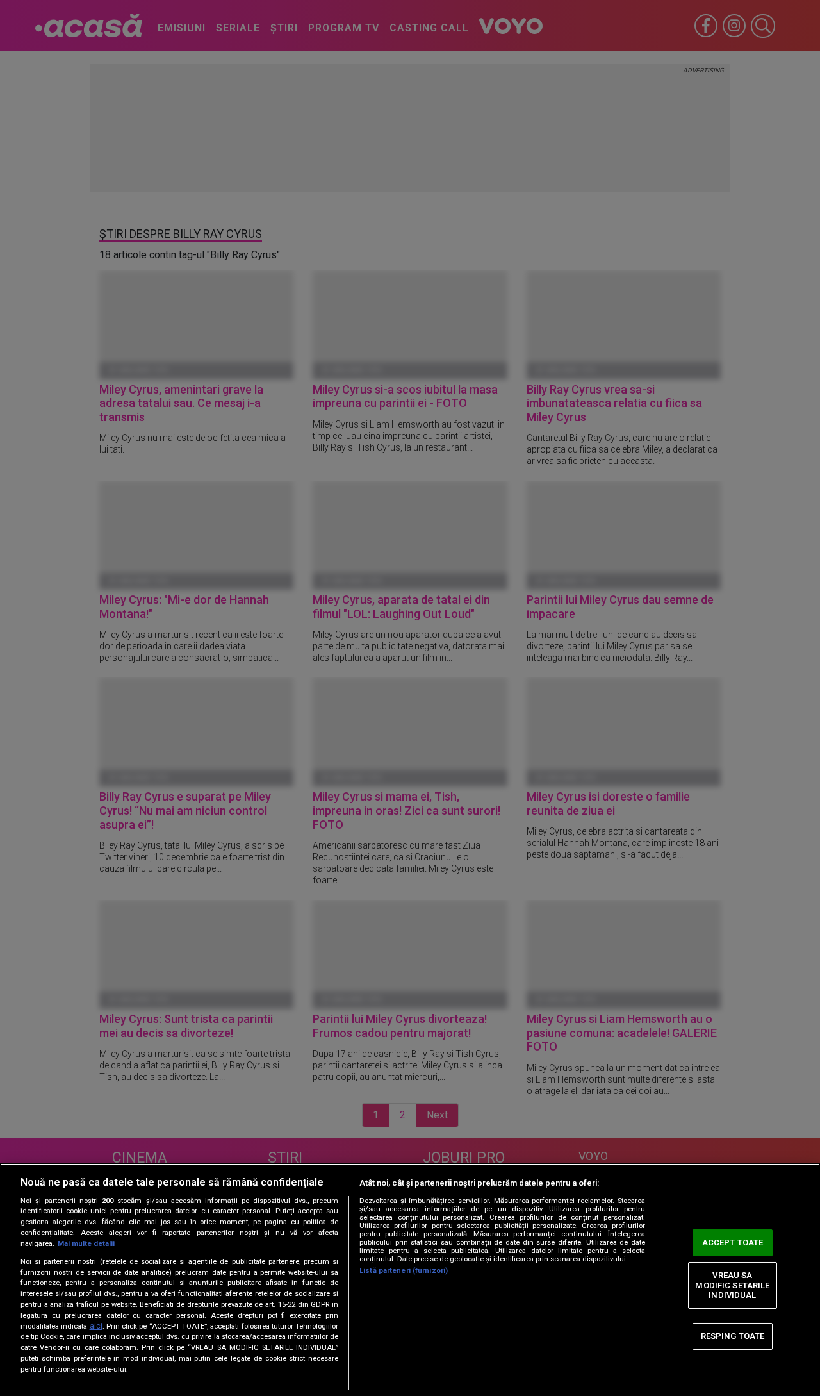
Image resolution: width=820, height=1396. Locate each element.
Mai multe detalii (86, 1244)
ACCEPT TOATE (733, 1242)
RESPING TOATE (733, 1336)
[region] (410, 1279)
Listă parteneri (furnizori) (403, 1271)
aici (96, 1326)
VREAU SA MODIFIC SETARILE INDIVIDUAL (732, 1285)
